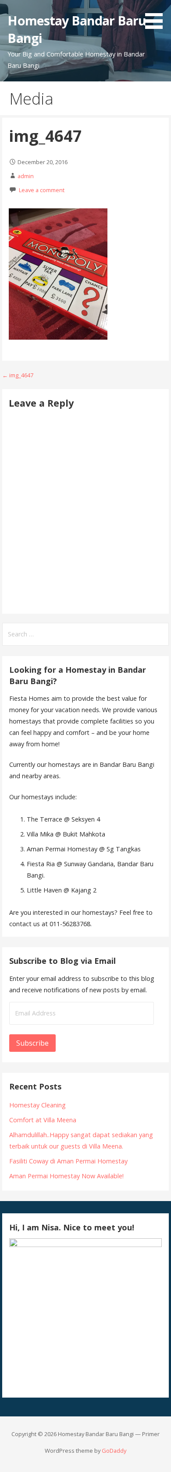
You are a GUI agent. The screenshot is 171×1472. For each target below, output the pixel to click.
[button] (157, 16)
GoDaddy (114, 1450)
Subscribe (32, 1043)
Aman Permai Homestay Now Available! (66, 1176)
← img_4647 (17, 375)
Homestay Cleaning (37, 1105)
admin (26, 176)
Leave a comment (41, 190)
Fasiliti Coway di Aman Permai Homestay (68, 1161)
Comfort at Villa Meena (42, 1120)
